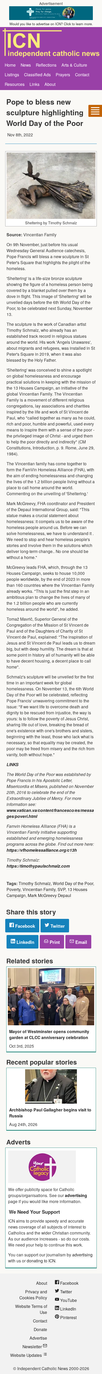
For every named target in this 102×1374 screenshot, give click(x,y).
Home (10, 65)
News (26, 65)
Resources (15, 84)
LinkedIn (24, 942)
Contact (82, 74)
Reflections (46, 65)
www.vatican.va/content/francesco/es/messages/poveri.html (50, 813)
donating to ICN (41, 1260)
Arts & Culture (74, 65)
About (49, 84)
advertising (76, 1195)
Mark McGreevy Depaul (49, 895)
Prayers (63, 74)
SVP (61, 889)
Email (80, 942)
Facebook (24, 926)
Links (34, 84)
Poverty (13, 889)
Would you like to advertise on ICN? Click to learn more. (51, 23)
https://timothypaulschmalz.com (38, 866)
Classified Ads (37, 74)
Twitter (57, 926)
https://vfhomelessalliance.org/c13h (42, 850)
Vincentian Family (38, 889)
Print (54, 942)
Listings (12, 74)
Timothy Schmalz (35, 883)
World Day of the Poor (73, 883)
